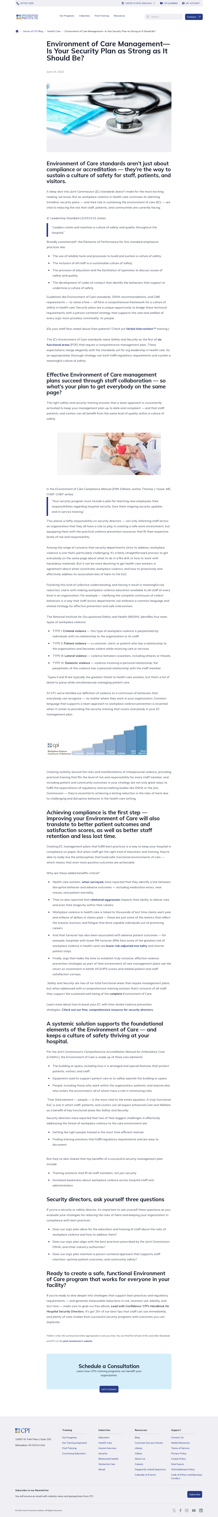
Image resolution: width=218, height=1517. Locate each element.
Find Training (102, 15)
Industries (84, 15)
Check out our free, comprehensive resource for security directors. (108, 1009)
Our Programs (67, 15)
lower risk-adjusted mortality (126, 946)
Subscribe (194, 1494)
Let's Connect (109, 1389)
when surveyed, (93, 882)
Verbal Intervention (139, 329)
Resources (119, 15)
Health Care (54, 31)
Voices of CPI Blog (33, 31)
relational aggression (105, 899)
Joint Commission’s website (77, 1341)
